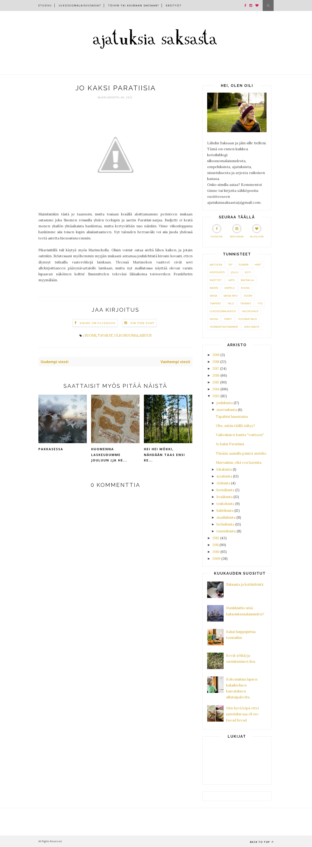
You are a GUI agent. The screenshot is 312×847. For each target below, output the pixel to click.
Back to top (260, 842)
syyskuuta (224, 476)
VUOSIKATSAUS (247, 319)
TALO (230, 303)
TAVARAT (105, 335)
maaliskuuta (226, 517)
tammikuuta (226, 531)
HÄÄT (258, 264)
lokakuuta (224, 469)
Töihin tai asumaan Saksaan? (133, 5)
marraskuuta (227, 409)
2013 (215, 396)
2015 (215, 382)
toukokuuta (225, 503)
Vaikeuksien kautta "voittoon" (240, 435)
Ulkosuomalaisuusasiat (80, 5)
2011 (215, 545)
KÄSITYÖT (216, 280)
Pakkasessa (50, 449)
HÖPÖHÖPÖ (217, 272)
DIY (230, 264)
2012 (215, 538)
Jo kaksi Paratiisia (230, 444)
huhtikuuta (225, 510)
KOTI (248, 272)
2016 (215, 375)
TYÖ (260, 303)
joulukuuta (225, 403)
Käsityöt (174, 5)
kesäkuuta (225, 497)
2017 (215, 368)
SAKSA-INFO (230, 295)
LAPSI (231, 280)
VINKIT (228, 319)
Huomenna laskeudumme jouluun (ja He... (109, 454)
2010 (215, 551)
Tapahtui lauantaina (232, 416)
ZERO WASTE (251, 326)
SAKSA (213, 295)
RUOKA (245, 287)
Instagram (236, 236)
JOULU (235, 272)
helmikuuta (225, 524)
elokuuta (223, 483)
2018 (215, 361)
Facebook (217, 236)
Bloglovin (257, 236)
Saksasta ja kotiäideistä (244, 584)
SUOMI (90, 335)
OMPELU (229, 287)
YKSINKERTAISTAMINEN (224, 326)
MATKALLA (247, 280)
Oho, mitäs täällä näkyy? (235, 426)
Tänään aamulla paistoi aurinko (241, 453)
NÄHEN (214, 287)
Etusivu (45, 5)
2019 (215, 355)
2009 (216, 558)
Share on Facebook (97, 323)
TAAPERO (215, 303)
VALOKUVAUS (250, 311)
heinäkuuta (225, 490)
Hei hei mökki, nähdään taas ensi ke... (164, 454)
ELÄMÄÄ (244, 264)
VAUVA (214, 319)
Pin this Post (142, 323)
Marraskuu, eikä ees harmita (239, 462)
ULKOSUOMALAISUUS (132, 335)
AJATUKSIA (216, 264)
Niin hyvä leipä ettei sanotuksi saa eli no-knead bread (242, 714)
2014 (215, 389)
